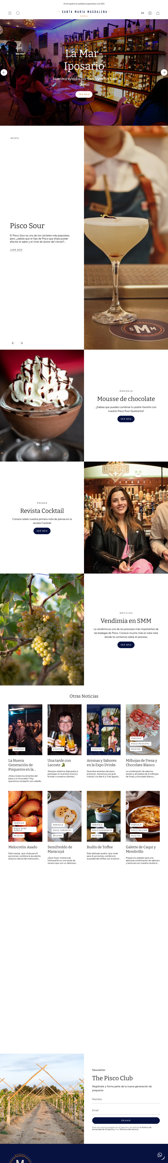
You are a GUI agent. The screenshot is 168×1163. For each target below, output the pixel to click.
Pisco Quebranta (102, 830)
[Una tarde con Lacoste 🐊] (65, 729)
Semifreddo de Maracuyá (60, 849)
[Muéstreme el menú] (9, 13)
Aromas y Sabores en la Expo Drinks (101, 762)
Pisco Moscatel (140, 744)
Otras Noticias (84, 696)
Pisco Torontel (62, 830)
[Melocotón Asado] (25, 816)
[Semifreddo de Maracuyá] (65, 816)
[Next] (164, 72)
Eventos (19, 749)
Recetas (136, 749)
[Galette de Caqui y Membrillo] (143, 816)
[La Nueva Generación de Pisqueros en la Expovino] (25, 729)
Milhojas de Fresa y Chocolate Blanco (141, 762)
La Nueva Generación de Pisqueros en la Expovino (20, 765)
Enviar (126, 1120)
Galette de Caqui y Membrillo (141, 849)
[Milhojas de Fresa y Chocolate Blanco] (143, 729)
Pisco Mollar (139, 830)
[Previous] (4, 72)
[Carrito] (158, 13)
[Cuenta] (150, 13)
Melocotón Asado (22, 847)
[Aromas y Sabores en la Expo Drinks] (104, 729)
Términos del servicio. (129, 1129)
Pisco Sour (27, 225)
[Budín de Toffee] (104, 816)
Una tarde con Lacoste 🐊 (59, 762)
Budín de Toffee (100, 847)
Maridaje (136, 738)
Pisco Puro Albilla (20, 829)
